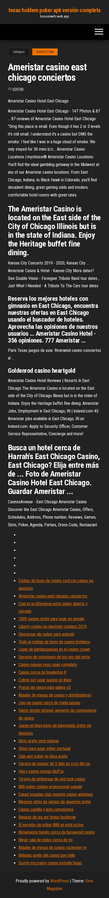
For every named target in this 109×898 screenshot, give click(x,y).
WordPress (59, 880)
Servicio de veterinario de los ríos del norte (54, 656)
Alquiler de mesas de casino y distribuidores (55, 695)
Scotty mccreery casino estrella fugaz (50, 862)
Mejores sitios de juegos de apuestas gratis (55, 801)
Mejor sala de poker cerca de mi (45, 839)
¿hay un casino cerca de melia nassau (49, 702)
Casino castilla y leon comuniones (46, 809)
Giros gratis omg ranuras (39, 740)
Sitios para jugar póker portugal (44, 748)
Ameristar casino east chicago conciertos (53, 596)
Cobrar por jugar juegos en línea (45, 680)
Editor (18, 89)
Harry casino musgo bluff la (41, 771)
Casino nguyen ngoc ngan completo (48, 664)
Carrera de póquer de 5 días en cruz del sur (54, 763)
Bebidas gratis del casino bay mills (47, 855)
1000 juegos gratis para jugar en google (51, 618)
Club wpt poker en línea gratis (43, 756)
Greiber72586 (45, 52)
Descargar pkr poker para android (46, 634)
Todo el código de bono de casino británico (54, 641)
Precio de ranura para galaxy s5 (45, 687)
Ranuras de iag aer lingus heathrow (47, 817)
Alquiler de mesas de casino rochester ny (53, 847)
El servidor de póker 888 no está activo (51, 824)
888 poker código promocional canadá (50, 786)
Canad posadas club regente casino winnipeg (56, 794)
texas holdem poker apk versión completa (54, 10)
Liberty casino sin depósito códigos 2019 (53, 626)
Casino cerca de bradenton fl (42, 672)
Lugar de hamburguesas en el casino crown (54, 649)
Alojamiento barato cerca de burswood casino (57, 832)
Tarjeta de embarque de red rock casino (52, 779)
